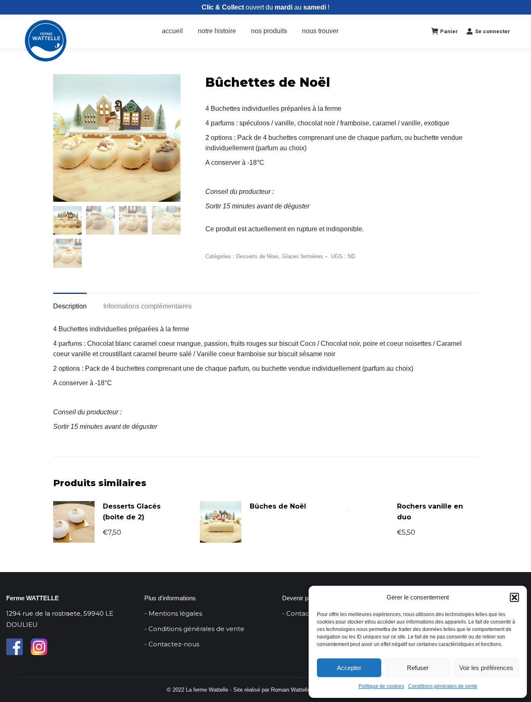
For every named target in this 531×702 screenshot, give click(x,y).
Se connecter (492, 31)
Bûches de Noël (278, 506)
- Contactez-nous (171, 644)
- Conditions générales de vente (194, 629)
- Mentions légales (173, 613)
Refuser (418, 667)
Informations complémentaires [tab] (147, 306)
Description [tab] (70, 306)
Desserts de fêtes (257, 256)
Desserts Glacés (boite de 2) (132, 511)
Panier (449, 31)
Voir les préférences (486, 667)
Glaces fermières (302, 256)
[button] (514, 597)
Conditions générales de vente (442, 686)
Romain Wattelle (290, 690)
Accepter (349, 667)
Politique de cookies (381, 686)
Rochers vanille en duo (430, 511)
